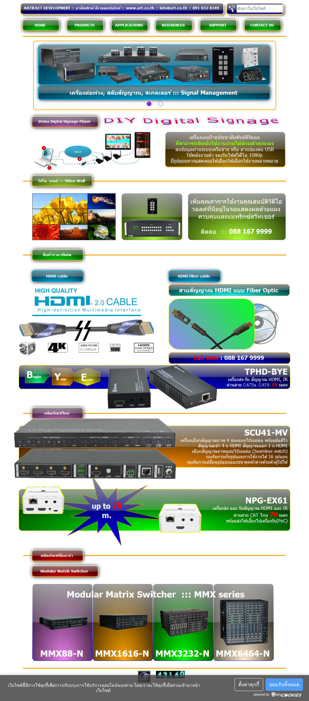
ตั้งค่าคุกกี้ (248, 684)
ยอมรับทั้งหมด (284, 684)
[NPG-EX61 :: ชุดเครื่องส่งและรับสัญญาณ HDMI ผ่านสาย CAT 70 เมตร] (107, 543)
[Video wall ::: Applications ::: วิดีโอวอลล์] (62, 189)
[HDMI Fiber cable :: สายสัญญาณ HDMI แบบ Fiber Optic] (276, 343)
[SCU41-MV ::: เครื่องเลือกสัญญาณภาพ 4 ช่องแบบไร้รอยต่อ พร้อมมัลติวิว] (95, 476)
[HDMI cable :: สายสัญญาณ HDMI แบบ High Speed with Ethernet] (86, 314)
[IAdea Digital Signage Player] (92, 169)
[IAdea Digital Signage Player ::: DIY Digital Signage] (192, 126)
